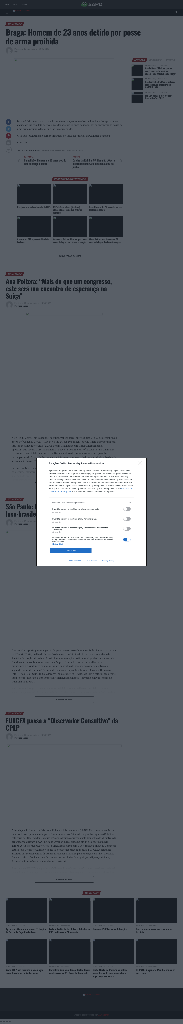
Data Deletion (75, 560)
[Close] (141, 463)
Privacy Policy (108, 560)
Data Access (91, 560)
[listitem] (91, 502)
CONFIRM (71, 550)
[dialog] (91, 512)
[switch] (127, 509)
